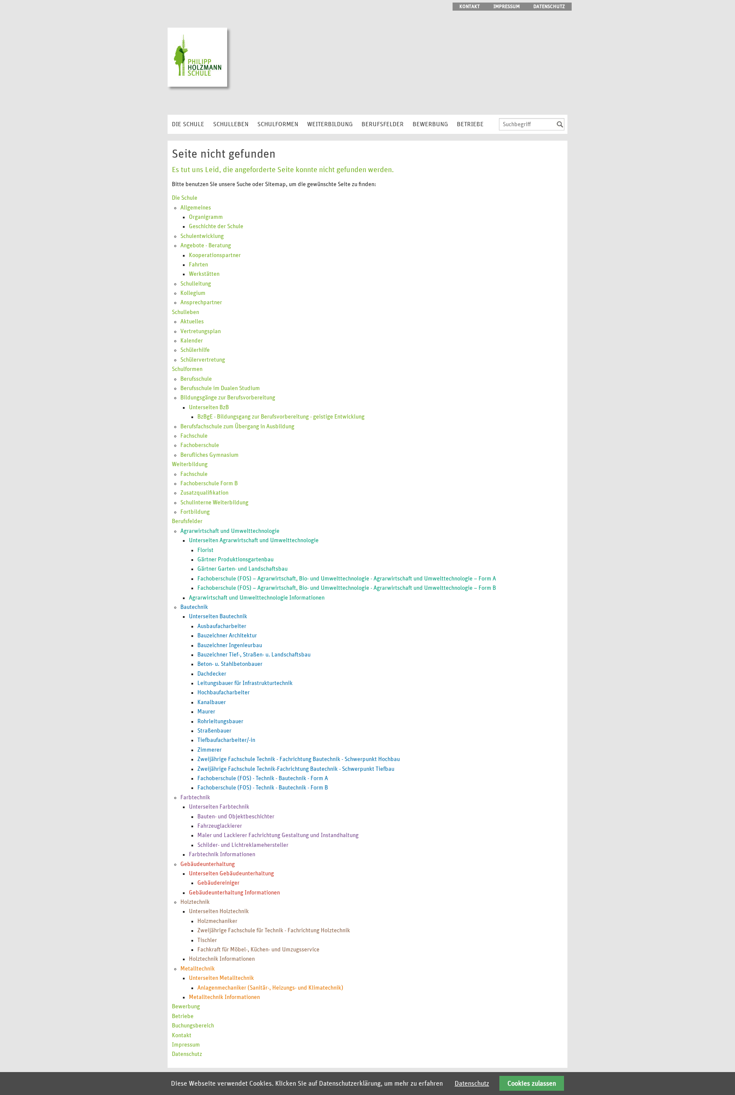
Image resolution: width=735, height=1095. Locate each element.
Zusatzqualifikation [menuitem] (204, 493)
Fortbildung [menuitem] (195, 512)
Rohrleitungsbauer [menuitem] (220, 721)
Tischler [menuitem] (207, 940)
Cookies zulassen (531, 1083)
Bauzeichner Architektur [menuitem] (227, 636)
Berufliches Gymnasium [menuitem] (209, 455)
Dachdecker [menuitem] (211, 674)
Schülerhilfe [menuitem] (195, 350)
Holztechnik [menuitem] (195, 902)
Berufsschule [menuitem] (196, 379)
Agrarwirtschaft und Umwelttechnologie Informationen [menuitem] (257, 598)
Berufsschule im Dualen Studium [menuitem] (220, 388)
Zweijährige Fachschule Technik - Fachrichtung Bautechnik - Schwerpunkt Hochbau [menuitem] (298, 759)
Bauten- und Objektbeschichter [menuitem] (235, 817)
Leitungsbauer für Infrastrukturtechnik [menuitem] (245, 683)
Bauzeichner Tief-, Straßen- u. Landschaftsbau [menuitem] (254, 655)
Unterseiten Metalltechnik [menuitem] (221, 978)
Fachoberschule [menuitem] (199, 445)
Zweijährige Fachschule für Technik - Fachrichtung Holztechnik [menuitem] (273, 931)
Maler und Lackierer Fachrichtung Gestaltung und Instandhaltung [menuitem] (278, 835)
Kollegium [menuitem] (192, 293)
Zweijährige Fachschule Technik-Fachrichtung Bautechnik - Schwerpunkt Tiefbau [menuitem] (295, 769)
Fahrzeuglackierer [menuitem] (219, 826)
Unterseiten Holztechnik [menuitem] (219, 911)
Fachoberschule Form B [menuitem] (209, 484)
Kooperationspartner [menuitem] (215, 255)
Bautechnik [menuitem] (194, 607)
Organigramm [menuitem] (206, 217)
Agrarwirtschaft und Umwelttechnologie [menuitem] (229, 531)
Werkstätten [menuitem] (204, 274)
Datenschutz (472, 1083)
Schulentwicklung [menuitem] (202, 236)
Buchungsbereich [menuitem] (193, 1026)
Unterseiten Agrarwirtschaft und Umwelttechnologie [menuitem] (254, 540)
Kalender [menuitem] (191, 341)
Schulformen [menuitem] (277, 124)
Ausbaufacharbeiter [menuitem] (221, 626)
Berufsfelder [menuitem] (383, 124)
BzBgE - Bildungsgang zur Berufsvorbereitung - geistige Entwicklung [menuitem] (281, 417)
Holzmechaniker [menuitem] (217, 921)
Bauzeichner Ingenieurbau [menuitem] (229, 645)
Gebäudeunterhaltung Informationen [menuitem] (234, 893)
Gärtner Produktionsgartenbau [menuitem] (235, 560)
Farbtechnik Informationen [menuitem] (222, 854)
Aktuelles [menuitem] (192, 322)
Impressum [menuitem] (506, 6)
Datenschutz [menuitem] (549, 6)
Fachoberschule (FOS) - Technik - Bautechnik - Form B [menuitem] (262, 788)
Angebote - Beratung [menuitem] (205, 246)
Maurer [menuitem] (206, 712)
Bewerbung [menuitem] (430, 124)
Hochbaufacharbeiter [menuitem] (223, 693)
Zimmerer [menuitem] (209, 750)
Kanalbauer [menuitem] (211, 702)
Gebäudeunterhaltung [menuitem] (207, 864)
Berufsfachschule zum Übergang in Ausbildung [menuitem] (237, 427)
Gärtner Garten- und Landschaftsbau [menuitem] (242, 569)
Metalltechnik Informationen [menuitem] (224, 997)
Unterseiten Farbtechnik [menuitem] (219, 807)
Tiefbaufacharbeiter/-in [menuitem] (226, 740)
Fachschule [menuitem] (194, 436)
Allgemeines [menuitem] (195, 208)
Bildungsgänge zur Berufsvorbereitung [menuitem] (227, 398)
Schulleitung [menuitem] (195, 284)
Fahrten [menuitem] (198, 265)
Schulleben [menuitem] (230, 124)
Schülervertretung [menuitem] (202, 360)
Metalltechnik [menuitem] (197, 969)
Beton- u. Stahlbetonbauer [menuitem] (229, 664)
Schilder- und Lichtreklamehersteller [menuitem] (242, 845)
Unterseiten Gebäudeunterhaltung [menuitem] (231, 874)
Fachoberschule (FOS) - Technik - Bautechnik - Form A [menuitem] (262, 778)
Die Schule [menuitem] (188, 124)
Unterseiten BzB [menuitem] (209, 407)
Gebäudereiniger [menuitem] (218, 883)
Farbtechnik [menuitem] (195, 798)
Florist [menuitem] (205, 550)
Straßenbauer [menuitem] (214, 731)
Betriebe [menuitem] (470, 124)
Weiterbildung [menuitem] (330, 124)
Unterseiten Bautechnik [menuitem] (218, 617)
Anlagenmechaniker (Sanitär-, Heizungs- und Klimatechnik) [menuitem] (270, 988)
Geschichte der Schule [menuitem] (216, 226)
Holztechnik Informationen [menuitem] (222, 959)
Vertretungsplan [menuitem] (200, 331)
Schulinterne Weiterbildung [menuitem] (214, 503)
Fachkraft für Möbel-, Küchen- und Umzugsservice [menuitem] (258, 950)
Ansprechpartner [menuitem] (201, 303)
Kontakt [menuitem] (469, 6)
